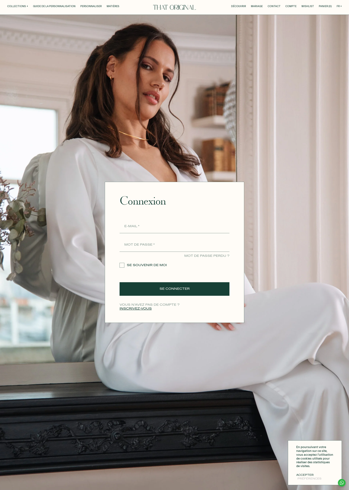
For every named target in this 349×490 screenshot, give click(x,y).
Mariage (257, 6)
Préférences (309, 478)
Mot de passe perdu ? (206, 255)
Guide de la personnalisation (54, 6)
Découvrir (238, 6)
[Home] (174, 7)
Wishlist (307, 6)
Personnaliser (91, 6)
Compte (291, 6)
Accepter (305, 475)
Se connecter (175, 288)
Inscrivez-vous (136, 308)
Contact (274, 6)
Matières (113, 6)
